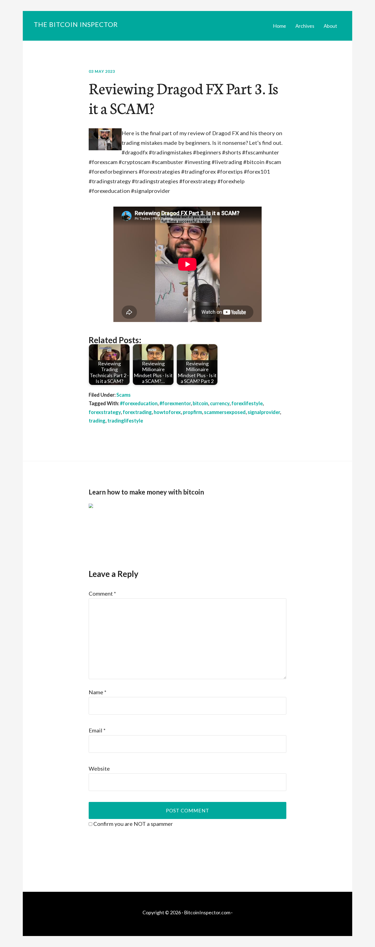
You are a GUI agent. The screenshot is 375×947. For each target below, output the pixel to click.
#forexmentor (175, 403)
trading (97, 421)
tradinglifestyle (125, 421)
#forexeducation (139, 403)
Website (99, 768)
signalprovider (264, 412)
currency (220, 403)
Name (98, 692)
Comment (102, 593)
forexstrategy (105, 412)
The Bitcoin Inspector (76, 24)
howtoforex (167, 412)
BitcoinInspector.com (207, 912)
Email (97, 730)
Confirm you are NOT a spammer (132, 823)
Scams (123, 395)
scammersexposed (225, 412)
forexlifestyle (247, 403)
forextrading (137, 412)
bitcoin (200, 403)
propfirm (192, 412)
